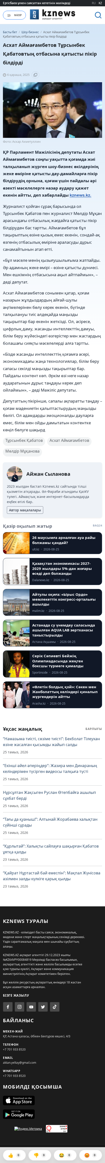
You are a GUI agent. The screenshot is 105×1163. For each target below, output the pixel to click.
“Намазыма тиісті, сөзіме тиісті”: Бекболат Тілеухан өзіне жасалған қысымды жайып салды (51, 741)
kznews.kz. (80, 195)
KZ (100, 3)
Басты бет (10, 32)
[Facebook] (8, 1007)
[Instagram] (19, 1007)
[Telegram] (43, 1007)
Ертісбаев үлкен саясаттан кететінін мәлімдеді (36, 3)
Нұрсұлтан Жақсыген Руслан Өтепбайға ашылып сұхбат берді (49, 795)
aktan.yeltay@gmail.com (19, 1063)
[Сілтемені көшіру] (35, 74)
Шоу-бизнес (30, 32)
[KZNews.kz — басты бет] (52, 14)
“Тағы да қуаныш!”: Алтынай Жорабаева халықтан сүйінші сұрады (50, 822)
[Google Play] (52, 1114)
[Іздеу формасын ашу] (98, 15)
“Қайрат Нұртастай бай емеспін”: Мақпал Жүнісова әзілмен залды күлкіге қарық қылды (51, 875)
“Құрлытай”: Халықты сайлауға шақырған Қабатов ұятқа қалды (51, 849)
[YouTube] (31, 1007)
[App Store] (52, 1100)
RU (94, 3)
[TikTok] (55, 1007)
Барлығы (93, 729)
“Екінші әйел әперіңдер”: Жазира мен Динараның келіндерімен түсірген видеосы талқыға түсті (50, 768)
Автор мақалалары (25, 510)
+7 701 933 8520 (14, 1049)
